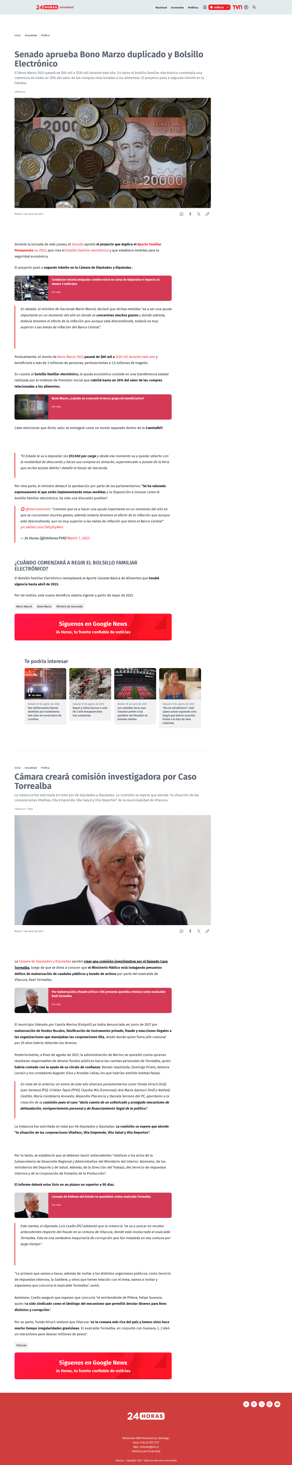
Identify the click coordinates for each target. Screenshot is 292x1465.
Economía (177, 7)
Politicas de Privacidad (146, 1451)
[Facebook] (190, 214)
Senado (77, 244)
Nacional (161, 7)
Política (193, 7)
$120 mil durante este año (135, 356)
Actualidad (31, 35)
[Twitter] (198, 214)
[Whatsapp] (181, 214)
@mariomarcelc (37, 509)
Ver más (56, 292)
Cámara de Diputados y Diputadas (45, 961)
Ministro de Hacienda (69, 606)
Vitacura (21, 1345)
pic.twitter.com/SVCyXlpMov (41, 527)
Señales (219, 7)
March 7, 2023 (78, 538)
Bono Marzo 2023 (70, 356)
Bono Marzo (44, 606)
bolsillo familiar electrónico (87, 250)
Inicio (18, 35)
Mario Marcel (24, 606)
